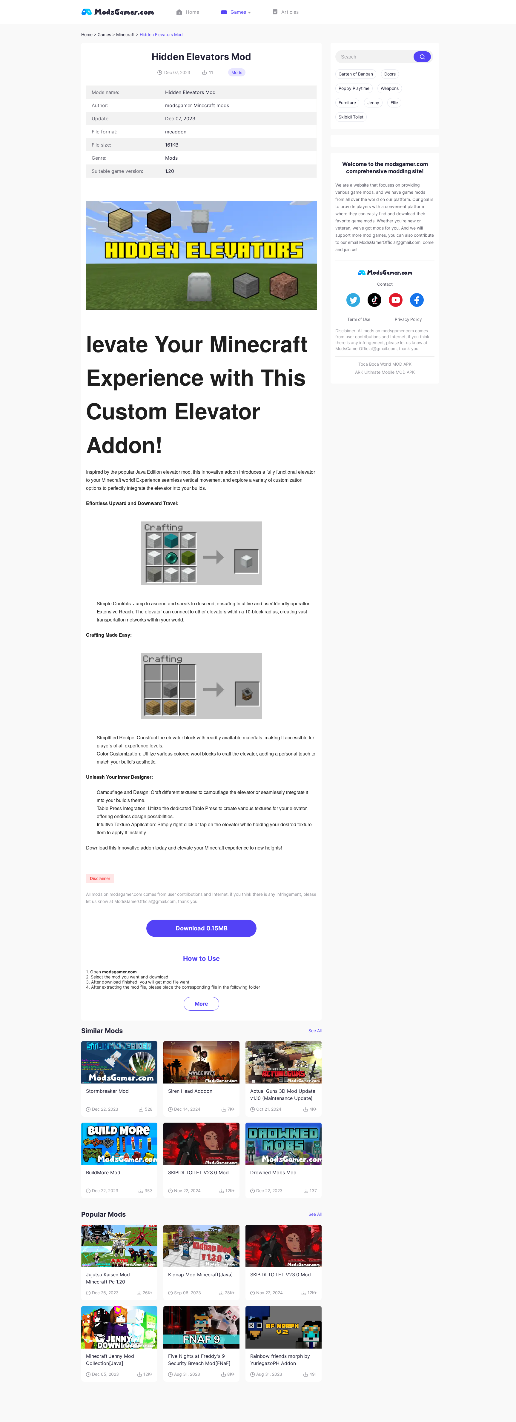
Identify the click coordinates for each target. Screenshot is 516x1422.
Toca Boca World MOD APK (384, 364)
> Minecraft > (126, 34)
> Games (102, 34)
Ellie (394, 102)
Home (87, 34)
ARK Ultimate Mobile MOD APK (385, 372)
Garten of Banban (356, 73)
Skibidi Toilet (351, 116)
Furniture (347, 102)
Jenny (373, 102)
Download (202, 928)
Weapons (390, 88)
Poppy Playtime (354, 88)
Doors (390, 73)
